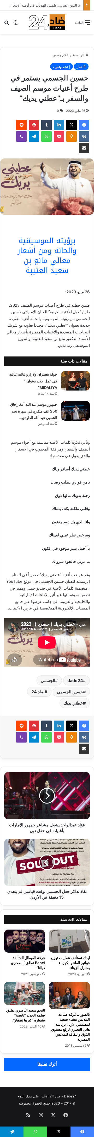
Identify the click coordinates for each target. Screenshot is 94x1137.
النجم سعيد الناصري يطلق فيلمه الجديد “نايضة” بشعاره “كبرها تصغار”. (25, 1015)
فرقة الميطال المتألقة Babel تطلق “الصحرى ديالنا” (28, 962)
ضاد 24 (38, 691)
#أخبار (81, 66)
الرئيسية (78, 55)
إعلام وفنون (60, 55)
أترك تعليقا (47, 1064)
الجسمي (48, 680)
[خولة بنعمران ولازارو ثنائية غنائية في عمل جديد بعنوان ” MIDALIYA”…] (75, 381)
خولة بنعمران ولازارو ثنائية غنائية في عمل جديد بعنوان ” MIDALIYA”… (33, 381)
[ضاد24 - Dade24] (47, 22)
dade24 (75, 680)
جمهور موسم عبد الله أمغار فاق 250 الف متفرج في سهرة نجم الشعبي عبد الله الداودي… (33, 411)
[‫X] (71, 125)
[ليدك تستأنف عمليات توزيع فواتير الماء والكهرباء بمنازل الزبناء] (69, 941)
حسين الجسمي (70, 691)
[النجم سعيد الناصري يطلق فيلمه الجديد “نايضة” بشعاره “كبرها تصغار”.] (24, 993)
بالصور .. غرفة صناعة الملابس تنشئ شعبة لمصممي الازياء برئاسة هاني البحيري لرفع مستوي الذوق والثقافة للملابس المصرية (70, 1026)
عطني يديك (73, 703)
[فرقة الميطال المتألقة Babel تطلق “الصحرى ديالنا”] (24, 941)
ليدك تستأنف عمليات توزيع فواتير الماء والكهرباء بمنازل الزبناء (70, 962)
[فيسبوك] (84, 125)
